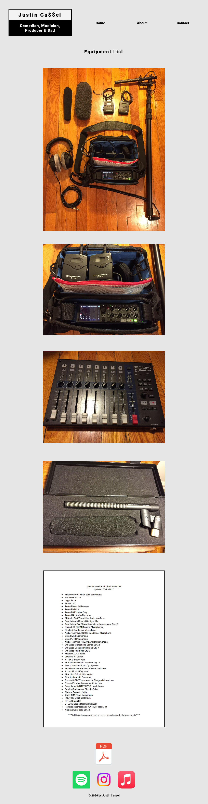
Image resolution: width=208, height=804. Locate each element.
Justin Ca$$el (40, 15)
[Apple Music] (126, 780)
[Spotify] (81, 780)
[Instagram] (104, 780)
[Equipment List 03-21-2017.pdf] (104, 754)
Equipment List (104, 51)
